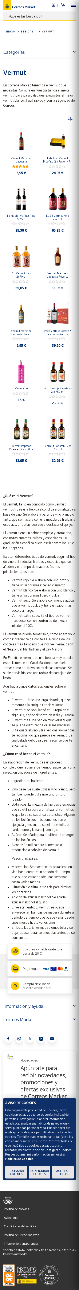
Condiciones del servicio (20, 1226)
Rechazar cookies (16, 1172)
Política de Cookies (19, 1159)
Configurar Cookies (39, 1172)
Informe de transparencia (21, 1243)
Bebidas (27, 31)
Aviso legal (11, 1217)
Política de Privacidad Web (21, 1235)
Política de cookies (16, 1209)
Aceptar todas (63, 1172)
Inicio (10, 31)
